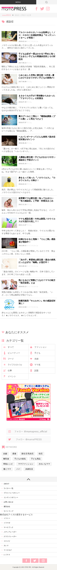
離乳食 (6, 459)
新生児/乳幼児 (27, 454)
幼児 (41, 454)
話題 (36, 370)
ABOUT (6, 484)
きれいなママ (44, 464)
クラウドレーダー (10, 536)
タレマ (6, 545)
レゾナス (7, 554)
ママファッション (25, 464)
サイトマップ (8, 511)
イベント (12, 376)
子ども (37, 353)
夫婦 (36, 359)
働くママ (7, 469)
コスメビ (7, 541)
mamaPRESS (6, 15)
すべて (11, 347)
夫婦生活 (29, 469)
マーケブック (8, 527)
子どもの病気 (20, 459)
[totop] (28, 479)
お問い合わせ (8, 502)
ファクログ (8, 550)
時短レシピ (8, 464)
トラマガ (7, 523)
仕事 (10, 370)
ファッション (40, 347)
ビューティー (14, 353)
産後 (14, 454)
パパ (18, 469)
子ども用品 (35, 459)
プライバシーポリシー (12, 493)
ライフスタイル (15, 365)
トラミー (7, 518)
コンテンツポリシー (11, 497)
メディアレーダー (10, 532)
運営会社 (7, 506)
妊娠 (5, 454)
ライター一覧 (8, 488)
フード (11, 359)
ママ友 (37, 365)
